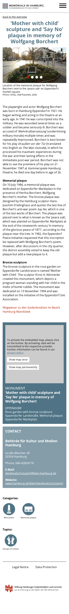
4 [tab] (41, 77)
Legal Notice (20, 567)
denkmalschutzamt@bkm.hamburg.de (30, 473)
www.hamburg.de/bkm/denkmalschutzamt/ (34, 483)
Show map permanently (23, 367)
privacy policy (15, 352)
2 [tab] (32, 77)
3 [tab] (36, 77)
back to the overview (15, 17)
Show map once (18, 359)
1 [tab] (28, 77)
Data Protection (46, 567)
